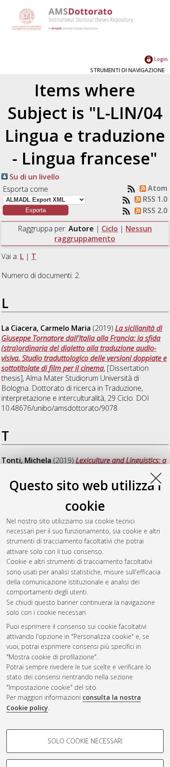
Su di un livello (33, 177)
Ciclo (110, 229)
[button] (35, 210)
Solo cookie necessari (85, 741)
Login (160, 58)
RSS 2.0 (154, 210)
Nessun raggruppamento (103, 234)
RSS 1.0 (154, 199)
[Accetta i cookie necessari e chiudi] (156, 478)
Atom (156, 188)
